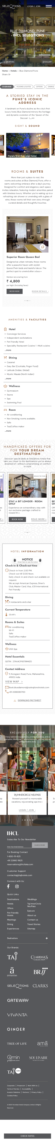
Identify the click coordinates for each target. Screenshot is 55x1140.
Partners (26, 1092)
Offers (10, 908)
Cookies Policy (12, 1096)
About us (31, 915)
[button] (27, 560)
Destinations (13, 899)
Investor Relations (13, 1092)
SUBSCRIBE (40, 845)
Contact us (32, 919)
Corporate (11, 1086)
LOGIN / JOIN (26, 810)
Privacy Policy (36, 1092)
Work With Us (32, 1086)
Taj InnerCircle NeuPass (34, 905)
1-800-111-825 (13, 856)
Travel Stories (33, 924)
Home (5, 71)
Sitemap (31, 928)
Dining (10, 924)
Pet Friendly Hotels (13, 914)
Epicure (31, 911)
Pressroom (21, 1086)
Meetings (11, 919)
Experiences (13, 928)
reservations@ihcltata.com (20, 864)
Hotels (14, 71)
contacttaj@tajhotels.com (19, 875)
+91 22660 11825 (14, 860)
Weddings (32, 899)
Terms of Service (13, 1089)
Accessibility (26, 1089)
